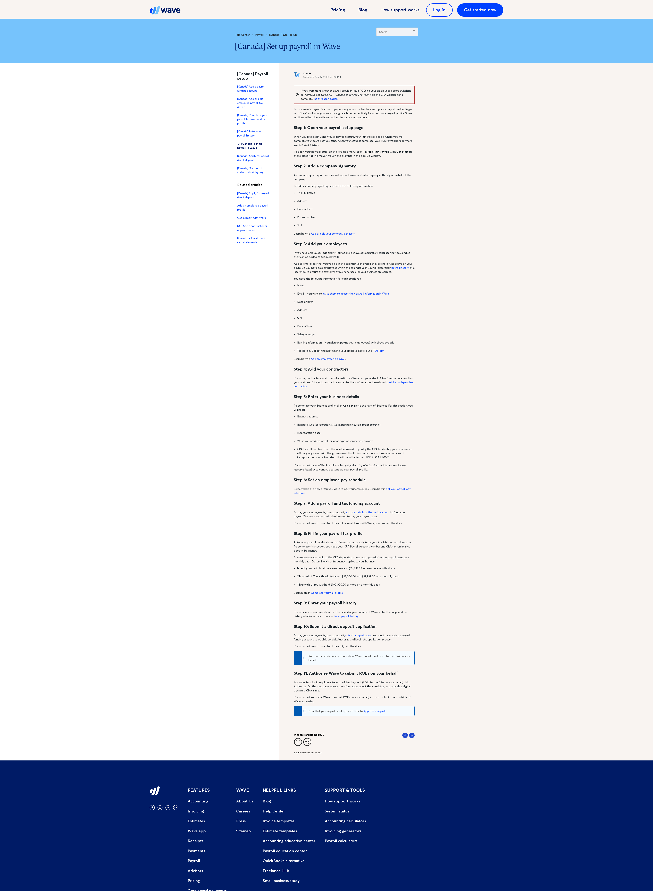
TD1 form (378, 350)
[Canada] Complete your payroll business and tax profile (252, 119)
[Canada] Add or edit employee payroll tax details (250, 103)
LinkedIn (412, 735)
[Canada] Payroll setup (283, 34)
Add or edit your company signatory (333, 233)
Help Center (242, 34)
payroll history (400, 267)
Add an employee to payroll (328, 359)
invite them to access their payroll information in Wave (356, 293)
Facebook (405, 735)
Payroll (259, 34)
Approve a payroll (374, 711)
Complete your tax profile (327, 592)
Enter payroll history (346, 616)
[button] (298, 742)
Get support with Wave (251, 217)
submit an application (358, 635)
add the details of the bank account (367, 512)
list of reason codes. (325, 98)
